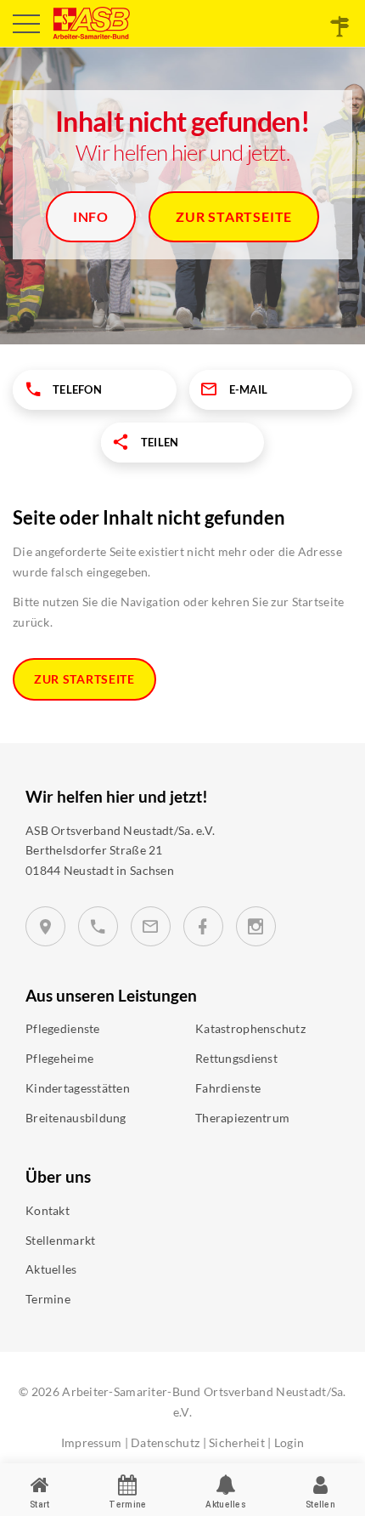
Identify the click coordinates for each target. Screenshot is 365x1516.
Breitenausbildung (75, 1117)
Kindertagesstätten (77, 1088)
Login (289, 1442)
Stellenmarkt (60, 1240)
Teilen (160, 442)
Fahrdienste (228, 1088)
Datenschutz (165, 1442)
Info (91, 216)
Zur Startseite (234, 216)
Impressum (91, 1442)
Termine (47, 1299)
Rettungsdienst (236, 1058)
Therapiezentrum (242, 1117)
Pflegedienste (62, 1028)
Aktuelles (51, 1269)
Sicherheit (237, 1442)
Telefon (77, 389)
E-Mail (248, 389)
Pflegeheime (59, 1058)
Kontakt (47, 1210)
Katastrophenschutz (250, 1028)
